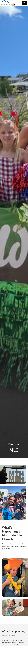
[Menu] (24, 3)
